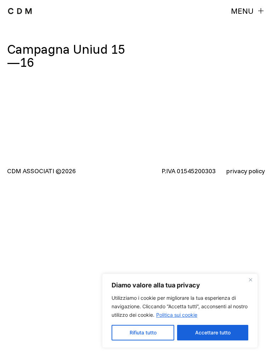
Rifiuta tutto (143, 332)
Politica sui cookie (176, 315)
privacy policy (245, 171)
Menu (242, 11)
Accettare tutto (213, 332)
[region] (180, 311)
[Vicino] (250, 279)
